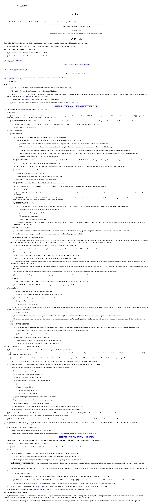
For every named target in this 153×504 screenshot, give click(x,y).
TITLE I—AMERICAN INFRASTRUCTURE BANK (76, 64)
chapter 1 (26, 96)
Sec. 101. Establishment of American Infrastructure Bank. (18, 68)
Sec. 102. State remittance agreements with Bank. (16, 69)
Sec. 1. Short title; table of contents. (13, 60)
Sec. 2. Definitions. (9, 61)
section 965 (37, 447)
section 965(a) (40, 486)
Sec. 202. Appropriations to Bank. (12, 78)
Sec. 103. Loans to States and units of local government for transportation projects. (24, 70)
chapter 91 (72, 116)
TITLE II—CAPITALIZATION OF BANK (76, 73)
